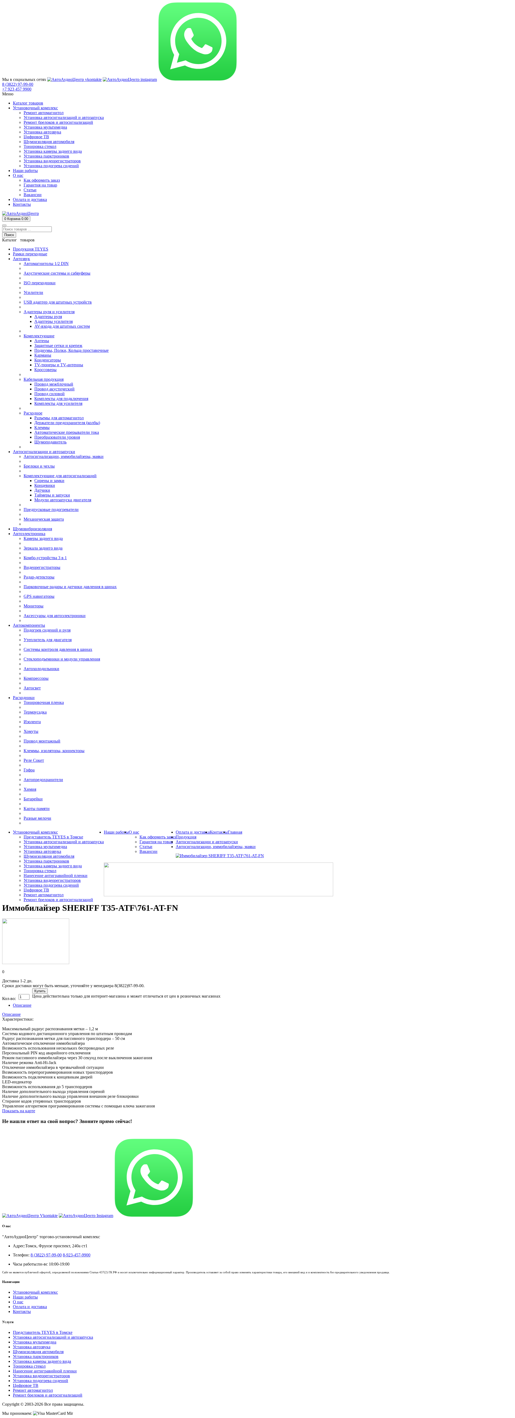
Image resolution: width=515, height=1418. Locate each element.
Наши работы (25, 1297)
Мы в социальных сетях (24, 79)
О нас (18, 1302)
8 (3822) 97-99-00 (17, 1131)
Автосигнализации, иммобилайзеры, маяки (216, 846)
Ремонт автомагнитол (33, 1390)
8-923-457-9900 (76, 1255)
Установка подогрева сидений (40, 1380)
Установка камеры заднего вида (42, 1361)
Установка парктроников (35, 1356)
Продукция (186, 837)
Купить (40, 991)
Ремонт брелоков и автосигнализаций (47, 1395)
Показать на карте (18, 1111)
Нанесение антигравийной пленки (45, 1371)
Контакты (22, 1311)
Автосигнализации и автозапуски (207, 841)
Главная (235, 832)
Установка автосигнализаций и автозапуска (53, 1337)
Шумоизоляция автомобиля (38, 1351)
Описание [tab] (22, 1005)
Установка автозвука (31, 1347)
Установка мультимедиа (34, 1342)
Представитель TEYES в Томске (42, 1332)
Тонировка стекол (29, 1366)
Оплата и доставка (30, 1306)
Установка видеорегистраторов (41, 1376)
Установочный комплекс (35, 1292)
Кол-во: (9, 998)
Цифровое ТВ (25, 1385)
